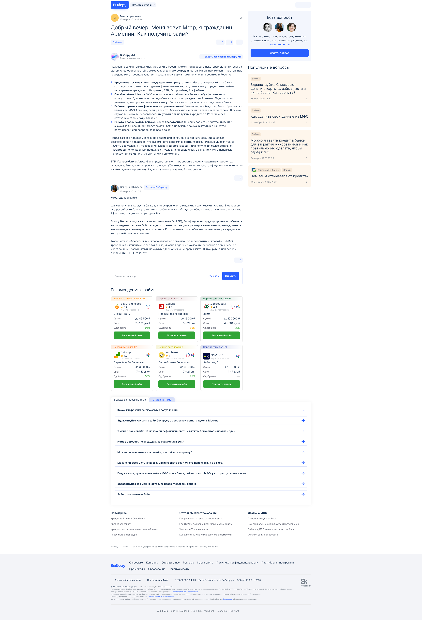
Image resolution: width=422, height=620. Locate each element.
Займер (126, 352)
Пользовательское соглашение (185, 592)
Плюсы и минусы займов (262, 518)
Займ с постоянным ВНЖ (134, 494)
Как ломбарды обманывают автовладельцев (273, 523)
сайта (209, 562)
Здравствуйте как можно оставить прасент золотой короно (157, 483)
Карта (201, 562)
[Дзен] (132, 611)
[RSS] (138, 611)
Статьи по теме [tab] (161, 399)
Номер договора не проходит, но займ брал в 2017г (151, 441)
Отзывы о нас (171, 562)
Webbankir (172, 352)
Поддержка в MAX (157, 580)
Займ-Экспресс (131, 303)
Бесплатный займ (132, 335)
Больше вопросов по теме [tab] (130, 399)
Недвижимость (179, 569)
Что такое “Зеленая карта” (194, 529)
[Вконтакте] (112, 611)
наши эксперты (280, 44)
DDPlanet (234, 610)
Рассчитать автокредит (124, 534)
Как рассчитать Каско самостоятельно (201, 518)
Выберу (114, 546)
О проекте (136, 562)
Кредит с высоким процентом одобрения (134, 529)
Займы (117, 42)
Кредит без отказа (121, 523)
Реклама (188, 562)
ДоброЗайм (218, 303)
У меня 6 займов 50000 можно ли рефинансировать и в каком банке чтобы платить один (176, 431)
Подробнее (227, 599)
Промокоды (137, 569)
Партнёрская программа (277, 562)
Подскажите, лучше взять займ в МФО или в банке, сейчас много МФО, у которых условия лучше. (182, 473)
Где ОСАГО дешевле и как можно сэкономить (205, 523)
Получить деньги (176, 335)
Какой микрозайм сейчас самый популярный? (147, 410)
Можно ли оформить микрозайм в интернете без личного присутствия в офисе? (170, 462)
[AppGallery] (304, 610)
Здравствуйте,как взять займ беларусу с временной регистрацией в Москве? (168, 420)
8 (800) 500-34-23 (185, 580)
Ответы (125, 546)
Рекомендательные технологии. (161, 597)
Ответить (230, 275)
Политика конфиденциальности (237, 562)
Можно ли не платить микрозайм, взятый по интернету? (154, 452)
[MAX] (125, 611)
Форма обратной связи (128, 580)
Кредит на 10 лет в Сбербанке (128, 518)
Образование (156, 569)
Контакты (152, 562)
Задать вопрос (279, 53)
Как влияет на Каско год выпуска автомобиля (205, 534)
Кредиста (217, 354)
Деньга (170, 303)
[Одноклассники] (118, 611)
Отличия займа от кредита (263, 534)
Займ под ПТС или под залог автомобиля (271, 529)
